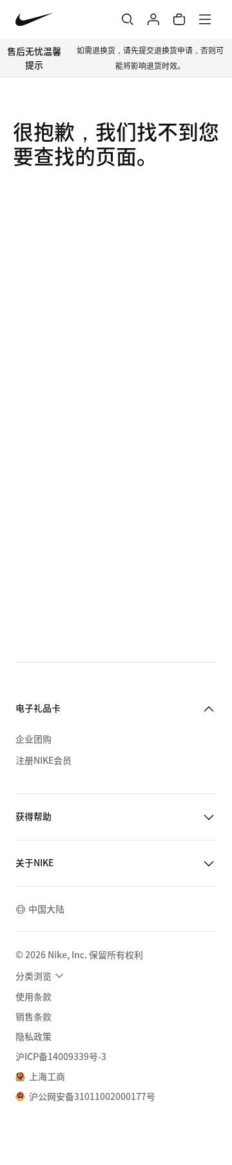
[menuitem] (41, 975)
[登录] (153, 19)
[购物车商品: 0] (179, 19)
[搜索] (127, 19)
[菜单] (205, 19)
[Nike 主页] (34, 20)
